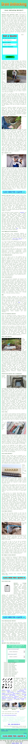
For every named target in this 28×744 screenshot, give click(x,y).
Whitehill (22, 212)
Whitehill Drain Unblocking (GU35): (10, 14)
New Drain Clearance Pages (12, 729)
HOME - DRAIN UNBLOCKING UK (14, 724)
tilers (22, 699)
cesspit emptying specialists (8, 694)
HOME (13, 8)
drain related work (15, 610)
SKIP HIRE (24, 694)
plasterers (16, 696)
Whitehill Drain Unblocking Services (11, 643)
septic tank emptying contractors (9, 697)
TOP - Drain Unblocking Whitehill (9, 715)
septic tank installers (19, 698)
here (17, 228)
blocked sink (13, 168)
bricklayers (10, 699)
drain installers (21, 691)
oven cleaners (10, 692)
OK (21, 743)
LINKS (15, 8)
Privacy (25, 733)
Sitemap (2, 729)
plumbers (8, 691)
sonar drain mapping (17, 238)
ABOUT (18, 8)
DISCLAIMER (25, 8)
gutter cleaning (16, 693)
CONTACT (21, 8)
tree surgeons (12, 695)
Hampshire (4, 611)
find (5, 622)
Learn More (15, 743)
